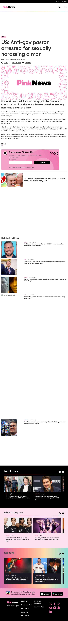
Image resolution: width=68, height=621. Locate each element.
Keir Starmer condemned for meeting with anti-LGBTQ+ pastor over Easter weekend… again (44, 422)
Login (57, 1)
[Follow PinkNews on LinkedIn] (51, 612)
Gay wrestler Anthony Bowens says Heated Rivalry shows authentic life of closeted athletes (46, 579)
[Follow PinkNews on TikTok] (58, 604)
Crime (4, 37)
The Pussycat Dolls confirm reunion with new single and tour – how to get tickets (47, 538)
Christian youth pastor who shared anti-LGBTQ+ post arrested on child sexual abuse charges (44, 244)
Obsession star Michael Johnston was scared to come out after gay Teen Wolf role (47, 497)
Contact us (25, 608)
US (2, 145)
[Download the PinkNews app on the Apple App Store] (45, 594)
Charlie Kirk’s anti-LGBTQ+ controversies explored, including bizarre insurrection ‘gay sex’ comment (44, 262)
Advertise (24, 612)
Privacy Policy (30, 167)
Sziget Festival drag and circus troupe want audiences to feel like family (17, 578)
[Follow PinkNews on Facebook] (54, 604)
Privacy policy (39, 607)
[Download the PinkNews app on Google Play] (57, 594)
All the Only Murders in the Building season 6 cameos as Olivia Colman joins (18, 497)
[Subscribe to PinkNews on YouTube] (51, 608)
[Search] (60, 7)
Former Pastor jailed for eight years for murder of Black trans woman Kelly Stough (45, 280)
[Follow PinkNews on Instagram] (55, 608)
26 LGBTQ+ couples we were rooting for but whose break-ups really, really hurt (44, 179)
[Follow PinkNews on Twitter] (51, 604)
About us (24, 601)
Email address (15, 159)
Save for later (16, 62)
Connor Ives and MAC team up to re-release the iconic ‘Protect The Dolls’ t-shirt (17, 539)
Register (64, 1)
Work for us (25, 616)
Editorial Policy (26, 605)
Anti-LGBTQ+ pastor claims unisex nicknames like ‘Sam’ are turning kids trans (44, 297)
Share (6, 62)
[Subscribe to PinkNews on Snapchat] (59, 608)
